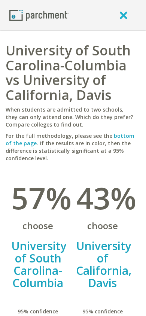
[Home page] (39, 14)
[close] (123, 14)
